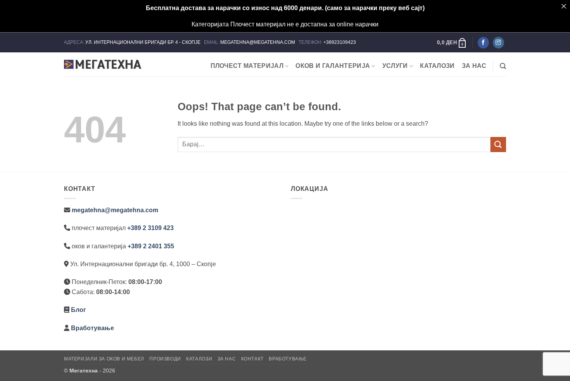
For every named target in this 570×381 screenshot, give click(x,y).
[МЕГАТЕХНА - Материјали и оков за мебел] (103, 64)
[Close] (564, 6)
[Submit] (498, 144)
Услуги (395, 65)
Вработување (92, 328)
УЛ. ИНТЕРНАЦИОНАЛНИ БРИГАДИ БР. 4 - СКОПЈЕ (143, 42)
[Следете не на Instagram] (498, 42)
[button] (452, 43)
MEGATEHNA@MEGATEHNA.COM (258, 42)
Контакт (252, 359)
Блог (78, 310)
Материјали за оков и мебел (104, 359)
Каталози (437, 65)
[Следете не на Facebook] (483, 42)
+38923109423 (339, 42)
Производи (165, 359)
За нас (474, 65)
